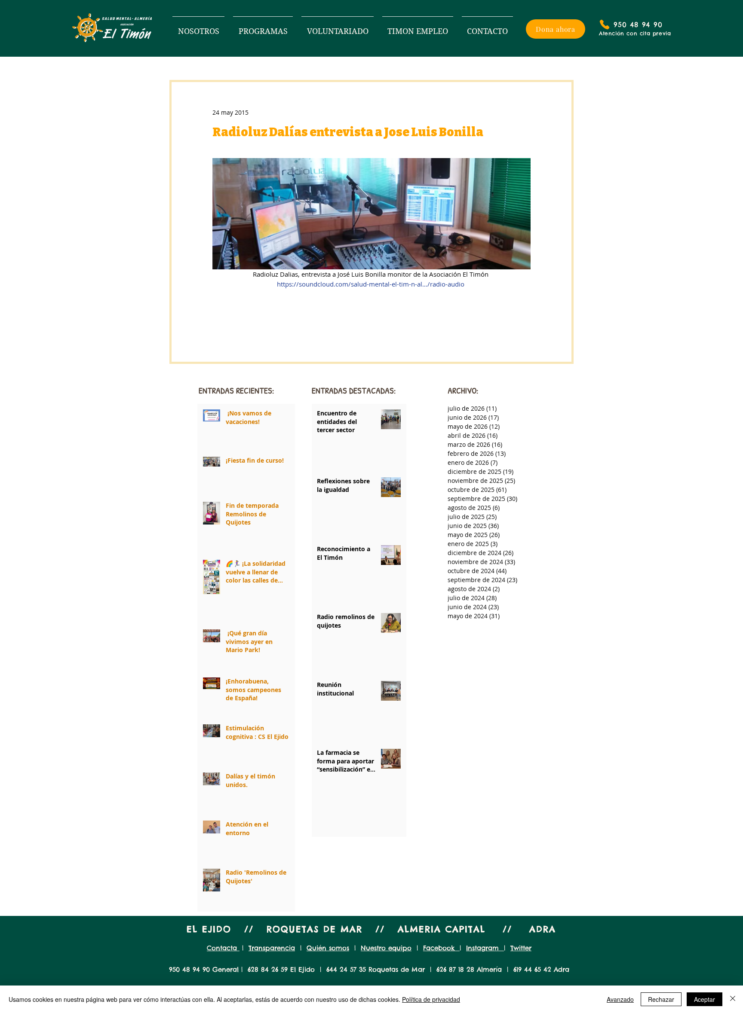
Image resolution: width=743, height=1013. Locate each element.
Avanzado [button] (620, 999)
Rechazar (661, 999)
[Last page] (403, 820)
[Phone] (604, 24)
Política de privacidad (431, 999)
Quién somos (328, 948)
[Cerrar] (733, 999)
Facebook (441, 948)
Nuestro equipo (386, 948)
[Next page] (382, 820)
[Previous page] (336, 820)
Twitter (520, 948)
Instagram (485, 948)
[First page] (315, 820)
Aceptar (704, 999)
